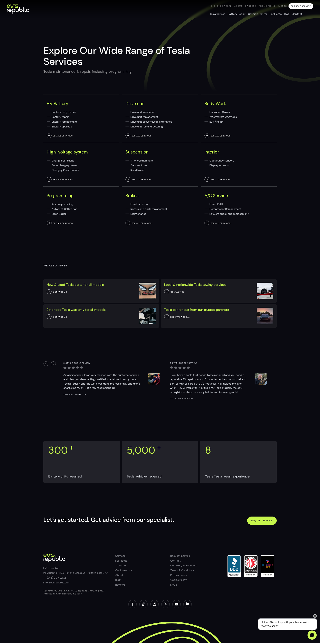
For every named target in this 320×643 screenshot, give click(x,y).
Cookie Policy (178, 580)
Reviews (120, 584)
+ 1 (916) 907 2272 (220, 6)
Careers (250, 6)
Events (282, 6)
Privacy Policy (178, 575)
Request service (262, 520)
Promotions (267, 6)
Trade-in (120, 565)
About (238, 6)
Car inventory (123, 570)
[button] (45, 363)
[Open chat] (312, 635)
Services (120, 556)
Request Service (180, 556)
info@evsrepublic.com (56, 582)
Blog (117, 580)
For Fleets (121, 560)
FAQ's (173, 584)
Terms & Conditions (182, 570)
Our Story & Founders (183, 565)
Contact (175, 560)
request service (301, 6)
